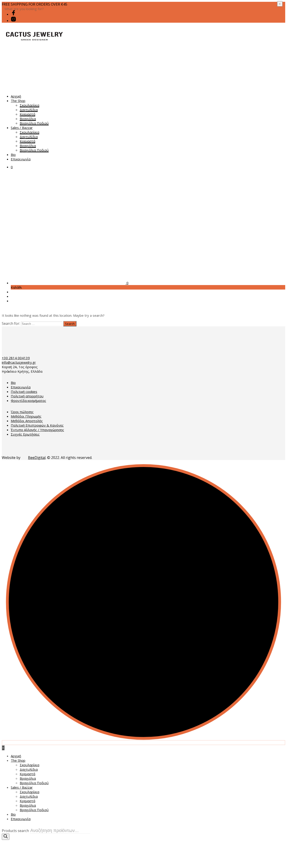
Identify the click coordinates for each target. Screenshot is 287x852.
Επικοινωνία (20, 159)
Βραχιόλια (28, 118)
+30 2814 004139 (16, 358)
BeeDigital (37, 457)
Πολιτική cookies (24, 391)
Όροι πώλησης (22, 411)
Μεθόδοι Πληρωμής (26, 416)
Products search (15, 830)
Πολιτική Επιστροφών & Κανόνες (37, 425)
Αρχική (16, 96)
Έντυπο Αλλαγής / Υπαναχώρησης (37, 429)
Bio (13, 154)
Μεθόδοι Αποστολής (27, 420)
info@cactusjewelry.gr (19, 362)
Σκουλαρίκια (29, 105)
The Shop (18, 100)
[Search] (5, 837)
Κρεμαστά (27, 114)
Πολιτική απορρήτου (27, 396)
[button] (12, 167)
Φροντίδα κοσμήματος (28, 400)
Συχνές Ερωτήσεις (25, 434)
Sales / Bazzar (22, 127)
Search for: (11, 323)
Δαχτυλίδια (29, 109)
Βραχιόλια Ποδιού (34, 123)
